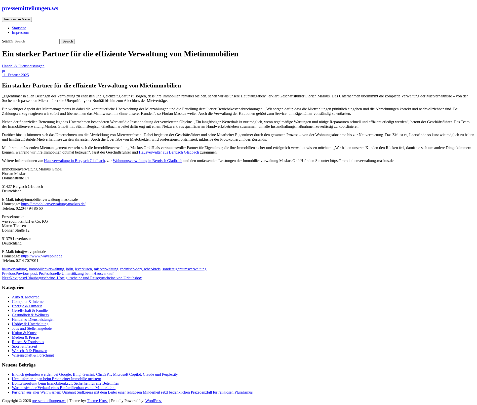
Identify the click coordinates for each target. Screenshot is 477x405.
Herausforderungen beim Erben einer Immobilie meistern (56, 379)
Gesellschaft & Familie (30, 310)
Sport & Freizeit (24, 346)
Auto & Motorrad (26, 297)
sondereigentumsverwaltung (184, 269)
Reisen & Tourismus (28, 342)
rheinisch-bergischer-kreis (140, 269)
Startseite (19, 28)
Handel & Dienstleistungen (23, 66)
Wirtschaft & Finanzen (29, 351)
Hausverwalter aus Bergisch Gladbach (169, 152)
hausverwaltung (14, 269)
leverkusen (83, 269)
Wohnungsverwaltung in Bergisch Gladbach (147, 161)
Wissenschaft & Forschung (33, 355)
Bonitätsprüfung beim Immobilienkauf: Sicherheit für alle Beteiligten (65, 383)
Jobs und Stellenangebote (32, 328)
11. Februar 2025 (15, 75)
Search (8, 41)
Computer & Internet (28, 301)
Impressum (20, 32)
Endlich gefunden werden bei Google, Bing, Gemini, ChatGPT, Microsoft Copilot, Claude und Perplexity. (95, 374)
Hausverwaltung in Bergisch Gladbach (74, 161)
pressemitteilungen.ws (30, 8)
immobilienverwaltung (46, 269)
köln (69, 269)
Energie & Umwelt (27, 306)
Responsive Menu (17, 19)
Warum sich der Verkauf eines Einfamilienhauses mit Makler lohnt (64, 388)
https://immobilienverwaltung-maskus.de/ (53, 204)
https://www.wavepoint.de (41, 256)
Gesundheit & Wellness (30, 315)
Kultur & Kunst (24, 333)
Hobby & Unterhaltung (30, 324)
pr (3, 70)
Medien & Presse (25, 337)
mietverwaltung (106, 269)
